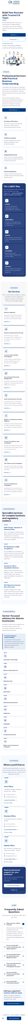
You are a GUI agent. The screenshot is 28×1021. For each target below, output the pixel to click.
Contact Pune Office (9, 800)
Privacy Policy (6, 1015)
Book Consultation (14, 1018)
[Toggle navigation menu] (2, 1018)
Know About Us (13, 110)
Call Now (13, 890)
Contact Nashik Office (10, 859)
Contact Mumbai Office (10, 829)
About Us (13, 35)
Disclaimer (22, 1015)
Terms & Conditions (14, 1015)
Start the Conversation (13, 885)
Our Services (13, 39)
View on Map (9, 803)
